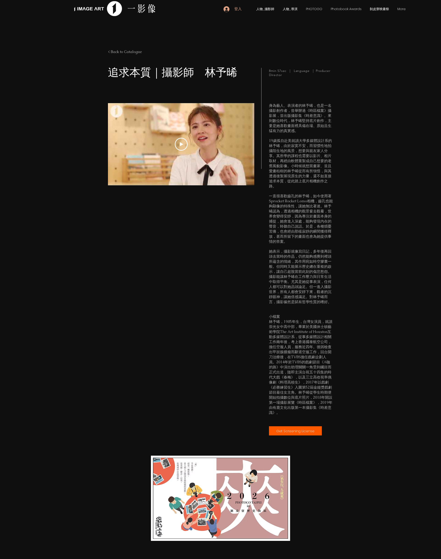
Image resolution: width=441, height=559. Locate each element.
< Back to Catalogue (125, 51)
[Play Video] (181, 144)
